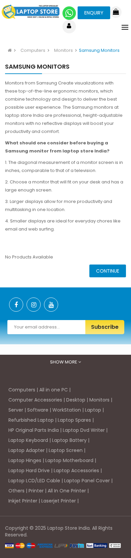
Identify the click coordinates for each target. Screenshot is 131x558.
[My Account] (69, 27)
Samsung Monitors (99, 50)
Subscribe (105, 327)
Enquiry (93, 12)
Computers (32, 50)
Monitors (63, 50)
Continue (107, 271)
